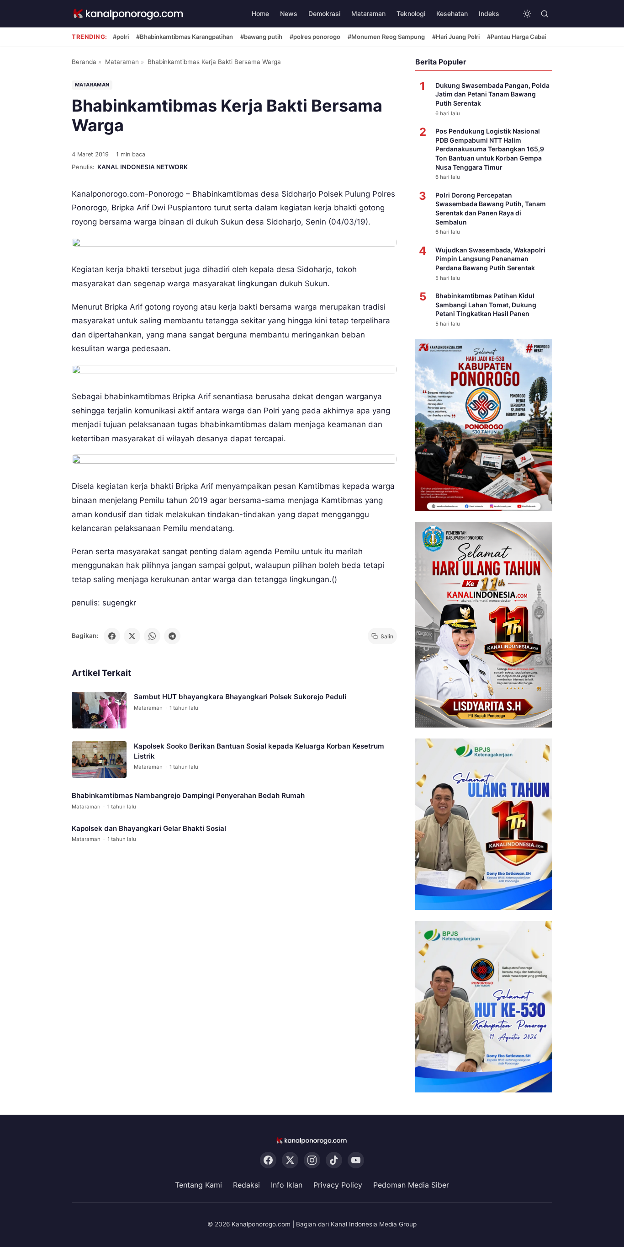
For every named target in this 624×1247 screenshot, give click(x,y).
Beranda (84, 61)
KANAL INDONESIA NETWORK (142, 167)
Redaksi (246, 1185)
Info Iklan (286, 1185)
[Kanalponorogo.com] (129, 14)
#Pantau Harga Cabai (516, 36)
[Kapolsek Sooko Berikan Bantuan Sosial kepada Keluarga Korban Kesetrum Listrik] (99, 759)
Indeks (489, 13)
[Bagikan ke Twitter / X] (132, 636)
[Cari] (544, 13)
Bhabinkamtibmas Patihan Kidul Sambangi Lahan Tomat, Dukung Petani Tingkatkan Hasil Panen (485, 304)
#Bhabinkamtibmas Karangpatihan (184, 36)
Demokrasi (324, 13)
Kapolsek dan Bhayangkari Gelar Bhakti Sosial (149, 828)
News (288, 13)
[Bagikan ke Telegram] (172, 636)
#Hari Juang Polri (456, 36)
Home (260, 13)
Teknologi (411, 13)
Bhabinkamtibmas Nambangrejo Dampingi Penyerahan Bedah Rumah (188, 795)
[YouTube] (356, 1160)
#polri (121, 36)
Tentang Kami (198, 1185)
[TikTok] (334, 1160)
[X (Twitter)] (290, 1160)
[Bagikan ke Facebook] (112, 636)
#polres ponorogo (315, 36)
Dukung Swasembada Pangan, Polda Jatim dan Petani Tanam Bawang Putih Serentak (492, 94)
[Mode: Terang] (527, 13)
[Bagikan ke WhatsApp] (152, 636)
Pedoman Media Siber (411, 1185)
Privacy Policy (337, 1185)
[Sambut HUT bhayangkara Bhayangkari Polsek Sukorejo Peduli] (99, 710)
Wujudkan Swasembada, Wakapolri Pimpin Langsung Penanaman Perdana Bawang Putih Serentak (490, 259)
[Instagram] (312, 1160)
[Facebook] (268, 1160)
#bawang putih (261, 36)
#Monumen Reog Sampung (386, 36)
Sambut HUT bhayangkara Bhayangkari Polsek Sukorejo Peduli (240, 696)
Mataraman (368, 13)
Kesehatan (452, 13)
